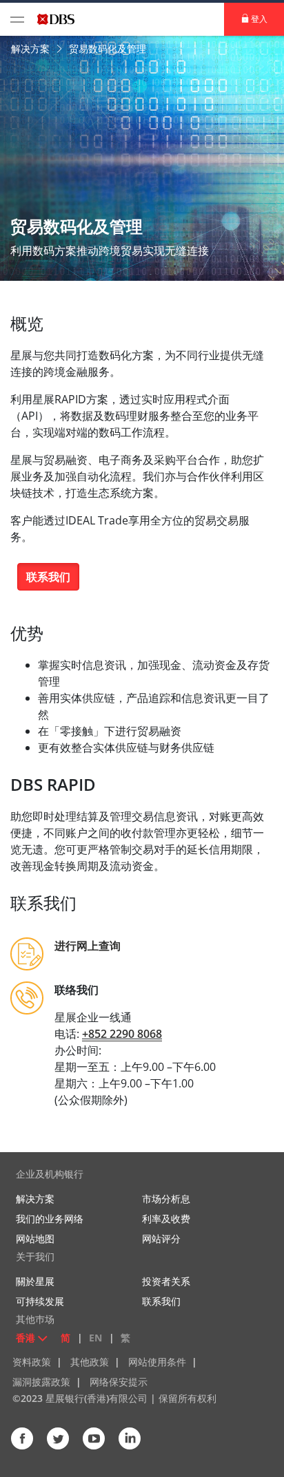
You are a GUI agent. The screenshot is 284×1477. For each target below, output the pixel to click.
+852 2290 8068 (122, 1033)
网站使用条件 (157, 1361)
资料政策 (31, 1361)
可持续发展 (40, 1301)
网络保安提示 (119, 1381)
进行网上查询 (87, 945)
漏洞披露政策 (41, 1381)
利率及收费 (166, 1218)
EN (95, 1337)
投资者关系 (166, 1281)
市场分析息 (166, 1198)
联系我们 (48, 576)
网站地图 (35, 1238)
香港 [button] (25, 1337)
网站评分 (161, 1238)
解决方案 (31, 48)
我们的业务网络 (49, 1218)
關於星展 (35, 1281)
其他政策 (89, 1361)
